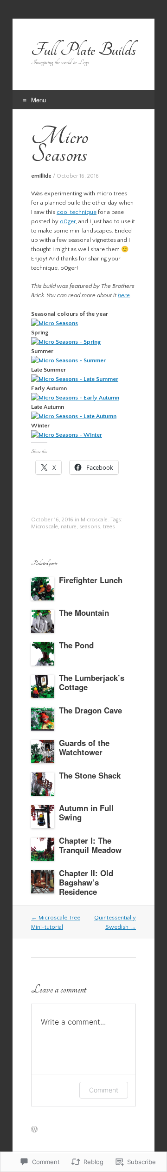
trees (109, 527)
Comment (103, 1090)
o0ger (68, 221)
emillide (41, 176)
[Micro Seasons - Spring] (66, 342)
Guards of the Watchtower (84, 747)
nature (69, 527)
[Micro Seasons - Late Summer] (74, 379)
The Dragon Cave (90, 710)
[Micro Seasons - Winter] (66, 435)
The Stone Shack (90, 775)
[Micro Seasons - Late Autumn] (73, 416)
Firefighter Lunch (90, 580)
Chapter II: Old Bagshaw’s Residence (86, 882)
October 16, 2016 (78, 176)
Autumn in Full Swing (86, 812)
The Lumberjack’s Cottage (91, 682)
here (124, 295)
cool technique (76, 212)
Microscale (94, 520)
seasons (89, 527)
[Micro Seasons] (54, 323)
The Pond (76, 645)
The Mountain (84, 612)
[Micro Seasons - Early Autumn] (75, 397)
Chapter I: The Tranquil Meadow (90, 845)
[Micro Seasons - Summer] (68, 360)
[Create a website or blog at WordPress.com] (34, 1130)
